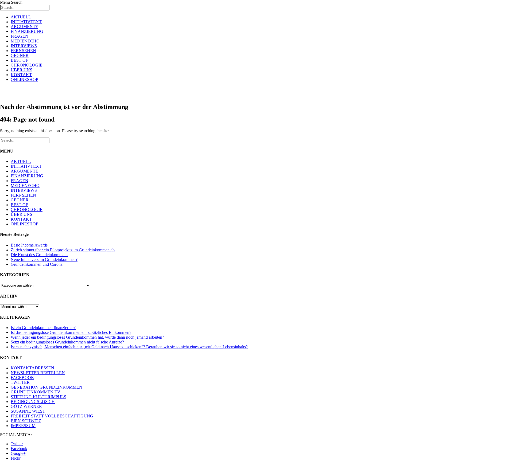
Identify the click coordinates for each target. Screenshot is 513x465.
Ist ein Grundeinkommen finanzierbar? (43, 327)
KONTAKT (21, 74)
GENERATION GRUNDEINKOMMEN (46, 387)
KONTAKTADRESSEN (32, 368)
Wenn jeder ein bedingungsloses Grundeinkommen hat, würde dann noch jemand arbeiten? (87, 337)
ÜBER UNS (21, 70)
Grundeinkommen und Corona (37, 264)
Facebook (19, 448)
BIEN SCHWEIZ (26, 421)
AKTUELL (21, 17)
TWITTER (20, 382)
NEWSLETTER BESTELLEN (38, 372)
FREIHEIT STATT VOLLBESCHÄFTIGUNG (52, 416)
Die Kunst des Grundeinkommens (39, 254)
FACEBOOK (22, 377)
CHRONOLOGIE (26, 65)
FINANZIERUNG (27, 31)
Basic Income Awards (29, 245)
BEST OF (19, 60)
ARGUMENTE (24, 26)
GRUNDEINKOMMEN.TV (35, 392)
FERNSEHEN (23, 50)
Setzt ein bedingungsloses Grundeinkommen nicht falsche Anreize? (67, 342)
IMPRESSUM (23, 425)
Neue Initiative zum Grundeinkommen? (44, 259)
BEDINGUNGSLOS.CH (33, 401)
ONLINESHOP (24, 79)
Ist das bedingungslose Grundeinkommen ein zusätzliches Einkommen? (71, 332)
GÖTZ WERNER (26, 406)
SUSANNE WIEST (28, 411)
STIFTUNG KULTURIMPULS (38, 396)
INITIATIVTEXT (26, 21)
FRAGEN (19, 36)
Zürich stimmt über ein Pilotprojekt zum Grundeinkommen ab (63, 250)
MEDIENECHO (25, 41)
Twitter (17, 443)
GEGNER (20, 55)
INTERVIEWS (24, 46)
